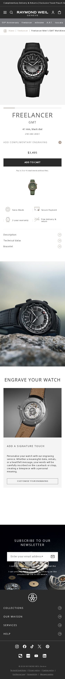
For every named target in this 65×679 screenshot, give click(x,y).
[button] (59, 12)
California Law (19, 674)
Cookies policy (48, 670)
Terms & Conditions (18, 670)
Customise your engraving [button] (32, 481)
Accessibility (32, 674)
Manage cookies (46, 674)
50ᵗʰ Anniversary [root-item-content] (10, 23)
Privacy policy (34, 670)
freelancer (23, 31)
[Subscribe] (53, 556)
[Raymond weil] (32, 601)
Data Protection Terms (32, 569)
